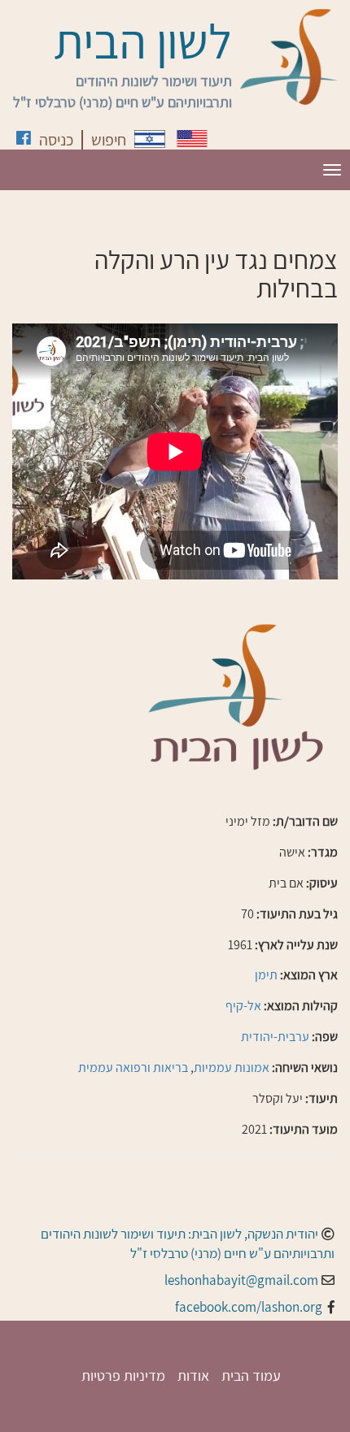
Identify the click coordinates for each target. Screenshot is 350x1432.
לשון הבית (143, 40)
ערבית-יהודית (275, 1036)
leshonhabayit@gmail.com (241, 1280)
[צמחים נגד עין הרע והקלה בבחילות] (149, 139)
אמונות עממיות (231, 1067)
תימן (266, 974)
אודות (193, 1375)
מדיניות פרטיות (123, 1375)
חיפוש (108, 140)
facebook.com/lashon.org (248, 1307)
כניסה (56, 140)
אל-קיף (243, 1005)
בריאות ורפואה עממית (133, 1067)
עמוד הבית (251, 1375)
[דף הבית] (289, 57)
